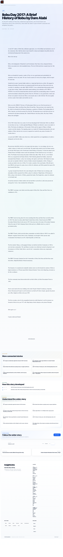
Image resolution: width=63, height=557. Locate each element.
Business (17, 523)
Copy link (53, 443)
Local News (14, 525)
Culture (34, 531)
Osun (19, 525)
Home (2, 5)
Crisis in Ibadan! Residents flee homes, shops (51, 452)
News (6, 523)
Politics (10, 523)
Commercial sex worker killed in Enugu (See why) (13, 452)
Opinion (10, 525)
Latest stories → (57, 434)
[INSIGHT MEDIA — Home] (2, 1)
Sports (22, 523)
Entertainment (26, 523)
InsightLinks (9, 465)
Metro (13, 523)
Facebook (46, 443)
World (6, 525)
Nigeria (34, 526)
